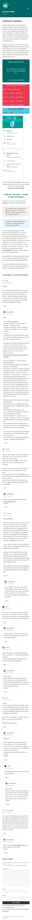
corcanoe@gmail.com (9, 501)
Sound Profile (8, 11)
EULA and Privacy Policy (8, 916)
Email (4, 895)
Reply (4, 306)
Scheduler (5, 203)
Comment (5, 869)
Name (4, 889)
